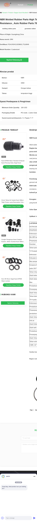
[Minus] (34, 476)
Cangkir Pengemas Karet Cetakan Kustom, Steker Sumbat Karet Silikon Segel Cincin (12, 241)
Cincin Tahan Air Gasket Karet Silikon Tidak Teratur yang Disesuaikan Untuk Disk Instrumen (12, 202)
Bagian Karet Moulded (21, 12)
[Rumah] (7, 4)
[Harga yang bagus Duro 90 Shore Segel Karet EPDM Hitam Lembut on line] (13, 264)
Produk (30, 5)
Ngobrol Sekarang (13, 60)
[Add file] (2, 518)
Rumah (20, 5)
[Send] (34, 518)
